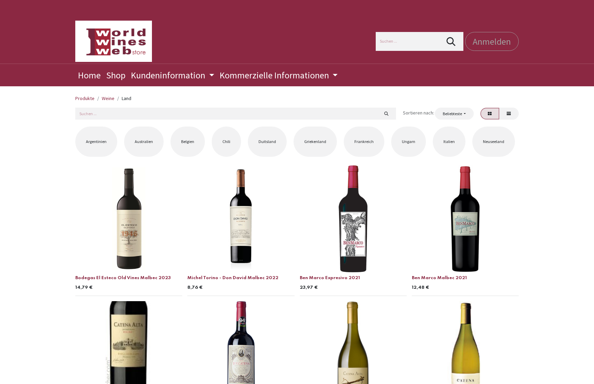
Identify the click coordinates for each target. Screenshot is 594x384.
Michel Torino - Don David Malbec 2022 (232, 278)
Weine (108, 98)
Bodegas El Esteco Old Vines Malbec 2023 (123, 278)
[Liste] (509, 113)
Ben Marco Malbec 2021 (439, 278)
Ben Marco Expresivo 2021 (330, 278)
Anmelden (492, 41)
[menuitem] (89, 75)
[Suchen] (451, 41)
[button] (454, 113)
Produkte (85, 98)
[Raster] (489, 113)
